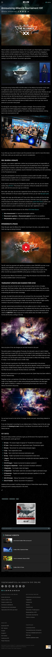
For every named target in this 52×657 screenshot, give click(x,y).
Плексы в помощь (30, 617)
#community (12, 498)
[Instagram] (20, 586)
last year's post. (45, 193)
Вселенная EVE (5, 625)
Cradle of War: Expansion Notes (21, 549)
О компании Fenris (30, 627)
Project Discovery (5, 640)
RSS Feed (28, 635)
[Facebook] (2, 586)
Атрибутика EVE (5, 638)
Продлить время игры (6, 602)
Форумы (28, 604)
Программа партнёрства (32, 614)
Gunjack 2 (3, 633)
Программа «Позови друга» (32, 609)
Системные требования (7, 604)
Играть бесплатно (5, 597)
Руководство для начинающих (8, 607)
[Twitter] (6, 586)
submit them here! (38, 201)
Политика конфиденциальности (33, 632)
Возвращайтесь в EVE (31, 612)
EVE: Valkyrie (4, 628)
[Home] (26, 3)
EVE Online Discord (34, 209)
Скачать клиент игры (6, 599)
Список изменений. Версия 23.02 (21, 558)
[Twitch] (13, 586)
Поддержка (28, 599)
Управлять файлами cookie (32, 637)
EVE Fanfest (4, 635)
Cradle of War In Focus (19, 567)
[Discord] (16, 586)
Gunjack (3, 630)
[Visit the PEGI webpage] (48, 647)
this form (11, 185)
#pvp (17, 498)
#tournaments (5, 498)
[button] (48, 2)
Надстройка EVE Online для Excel (9, 609)
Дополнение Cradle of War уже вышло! (23, 540)
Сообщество (29, 602)
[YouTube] (9, 586)
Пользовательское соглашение (33, 630)
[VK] (23, 586)
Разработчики (29, 607)
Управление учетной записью (33, 597)
